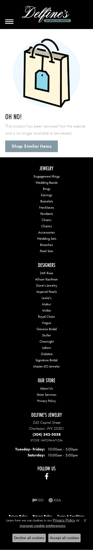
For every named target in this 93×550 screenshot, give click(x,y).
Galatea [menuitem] (46, 353)
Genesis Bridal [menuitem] (46, 329)
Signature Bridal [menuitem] (46, 360)
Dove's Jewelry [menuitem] (46, 285)
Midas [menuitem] (46, 310)
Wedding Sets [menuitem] (46, 238)
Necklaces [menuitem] (46, 207)
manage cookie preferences (42, 526)
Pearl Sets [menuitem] (46, 251)
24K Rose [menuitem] (46, 273)
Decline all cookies (29, 538)
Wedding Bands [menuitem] (46, 182)
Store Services (46, 394)
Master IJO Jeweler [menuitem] (46, 366)
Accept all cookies (64, 538)
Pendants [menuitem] (46, 213)
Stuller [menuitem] (46, 335)
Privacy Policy (46, 400)
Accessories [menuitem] (46, 232)
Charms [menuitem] (46, 226)
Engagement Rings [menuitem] (47, 176)
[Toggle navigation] (9, 21)
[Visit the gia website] (55, 500)
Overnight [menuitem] (47, 341)
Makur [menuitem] (46, 304)
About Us (46, 388)
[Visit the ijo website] (38, 500)
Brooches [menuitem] (46, 244)
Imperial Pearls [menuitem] (46, 291)
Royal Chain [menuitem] (46, 316)
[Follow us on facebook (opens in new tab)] (47, 476)
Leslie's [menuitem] (46, 297)
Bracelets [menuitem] (46, 201)
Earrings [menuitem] (46, 195)
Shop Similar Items (31, 146)
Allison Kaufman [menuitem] (46, 279)
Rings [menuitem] (46, 188)
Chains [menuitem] (46, 219)
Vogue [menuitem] (46, 322)
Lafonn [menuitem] (46, 347)
